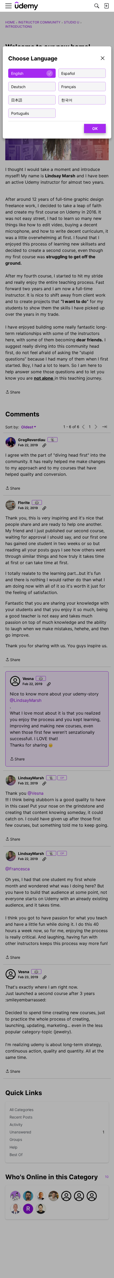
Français (68, 86)
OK (95, 128)
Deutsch (18, 86)
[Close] (102, 58)
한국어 (66, 99)
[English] (26, 6)
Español (68, 73)
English (17, 73)
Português (20, 113)
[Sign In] (106, 6)
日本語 (16, 99)
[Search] (97, 6)
